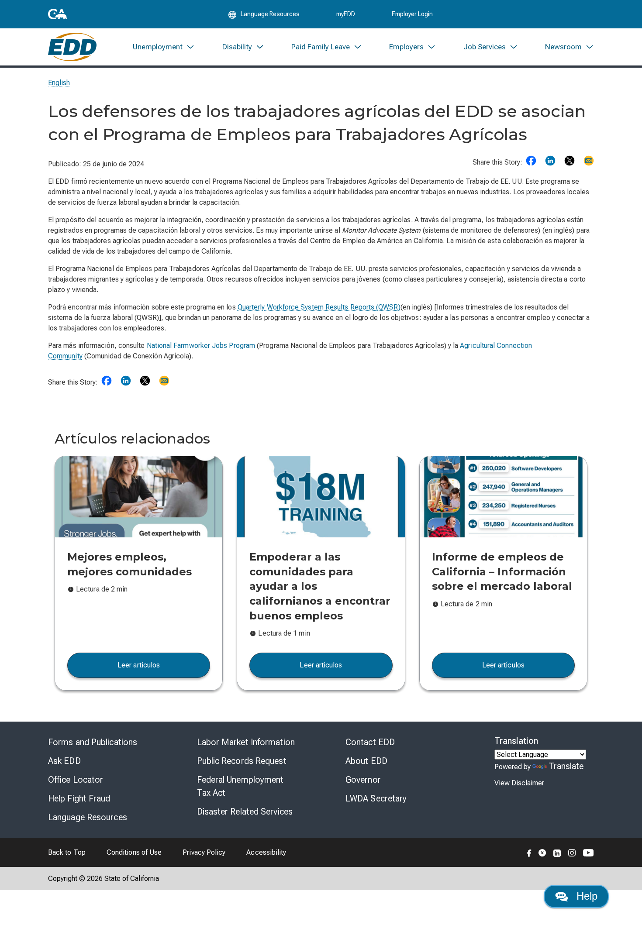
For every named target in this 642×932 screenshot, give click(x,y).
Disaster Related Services (245, 811)
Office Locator (75, 779)
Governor (363, 779)
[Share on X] (569, 160)
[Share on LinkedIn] (550, 160)
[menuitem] (163, 46)
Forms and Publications (92, 742)
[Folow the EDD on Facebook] (529, 852)
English (59, 83)
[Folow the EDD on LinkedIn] (557, 852)
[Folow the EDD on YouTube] (588, 852)
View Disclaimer (519, 783)
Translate (566, 766)
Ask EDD (64, 761)
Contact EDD (370, 742)
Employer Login (412, 13)
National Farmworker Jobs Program (201, 345)
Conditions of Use (134, 852)
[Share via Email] (588, 160)
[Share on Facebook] (531, 160)
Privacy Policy (204, 852)
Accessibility (266, 852)
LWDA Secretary (376, 798)
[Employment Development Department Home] (72, 47)
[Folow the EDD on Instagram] (572, 852)
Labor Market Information (246, 742)
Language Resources (87, 817)
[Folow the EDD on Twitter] (542, 852)
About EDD (366, 761)
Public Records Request (241, 761)
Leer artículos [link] (138, 665)
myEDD (345, 13)
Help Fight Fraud (79, 798)
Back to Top (67, 852)
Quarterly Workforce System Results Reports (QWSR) (319, 307)
